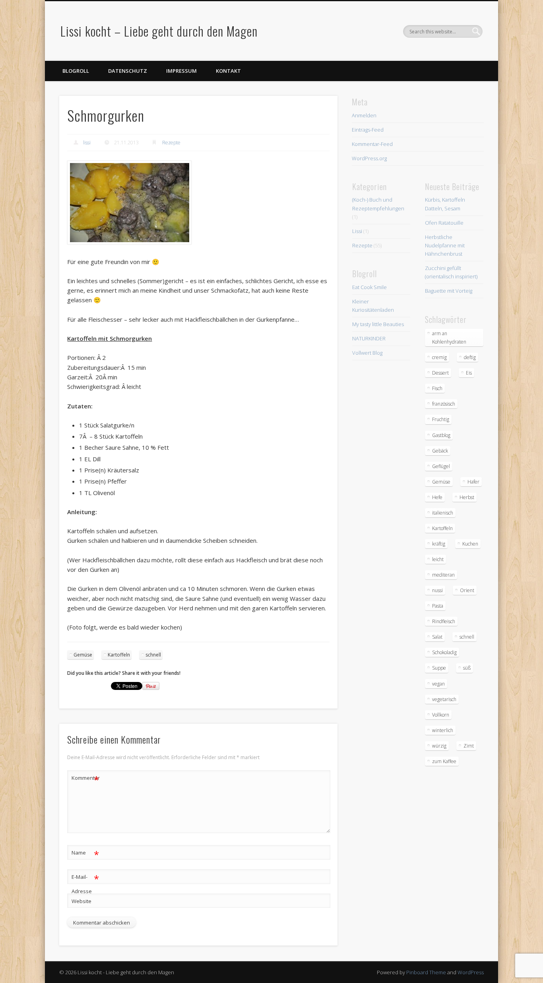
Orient (467, 590)
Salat (437, 636)
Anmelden (364, 115)
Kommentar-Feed (372, 144)
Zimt (468, 745)
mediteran (443, 574)
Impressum (181, 70)
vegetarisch (444, 699)
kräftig (438, 543)
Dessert (440, 372)
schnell (153, 654)
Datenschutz (127, 70)
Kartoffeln (119, 654)
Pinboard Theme (426, 972)
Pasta (437, 605)
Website (81, 901)
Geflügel (441, 466)
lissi (87, 142)
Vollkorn (440, 714)
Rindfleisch (443, 621)
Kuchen (470, 543)
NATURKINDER (369, 338)
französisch (443, 403)
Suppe (439, 667)
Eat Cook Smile (369, 287)
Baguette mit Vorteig (448, 290)
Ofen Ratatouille (444, 222)
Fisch (437, 388)
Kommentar (85, 779)
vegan (438, 683)
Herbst (467, 497)
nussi (437, 590)
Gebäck (440, 450)
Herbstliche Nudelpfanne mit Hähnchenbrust (445, 245)
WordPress (471, 972)
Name (85, 854)
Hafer (473, 481)
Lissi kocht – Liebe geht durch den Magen (159, 30)
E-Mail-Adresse (85, 883)
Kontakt (228, 70)
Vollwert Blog (367, 352)
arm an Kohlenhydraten (449, 337)
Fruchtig (440, 419)
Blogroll (75, 70)
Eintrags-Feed (368, 129)
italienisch (442, 512)
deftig (470, 357)
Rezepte (171, 142)
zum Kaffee (444, 761)
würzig (439, 745)
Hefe (437, 497)
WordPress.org (369, 158)
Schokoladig (444, 652)
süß (467, 667)
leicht (438, 559)
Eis (469, 372)
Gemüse (83, 654)
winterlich (442, 730)
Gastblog (441, 435)
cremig (439, 357)
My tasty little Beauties (378, 324)
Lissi (357, 231)
